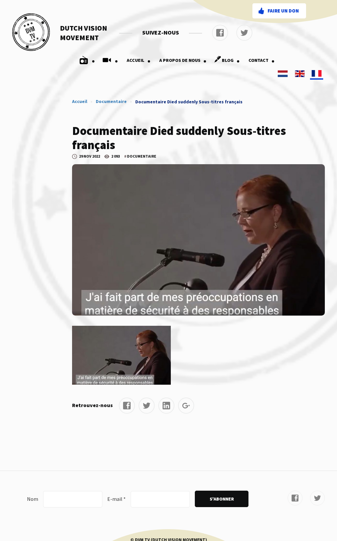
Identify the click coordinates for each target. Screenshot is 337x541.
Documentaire (111, 101)
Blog (231, 60)
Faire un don (283, 11)
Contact (261, 60)
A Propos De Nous (183, 60)
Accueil (139, 60)
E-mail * (116, 499)
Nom (32, 499)
